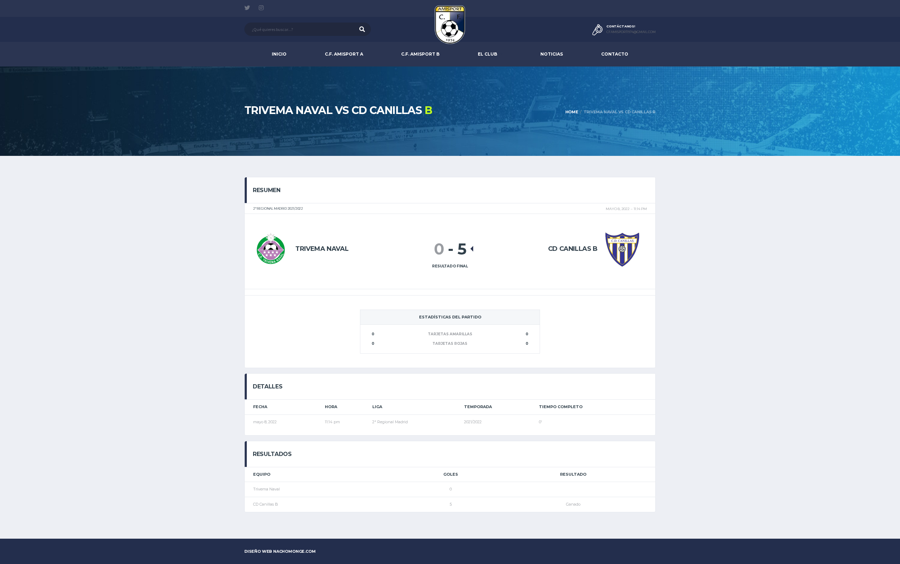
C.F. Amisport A (344, 54)
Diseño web (280, 551)
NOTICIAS (551, 54)
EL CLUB (487, 54)
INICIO (279, 54)
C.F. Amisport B (420, 54)
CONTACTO (614, 54)
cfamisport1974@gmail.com (631, 32)
